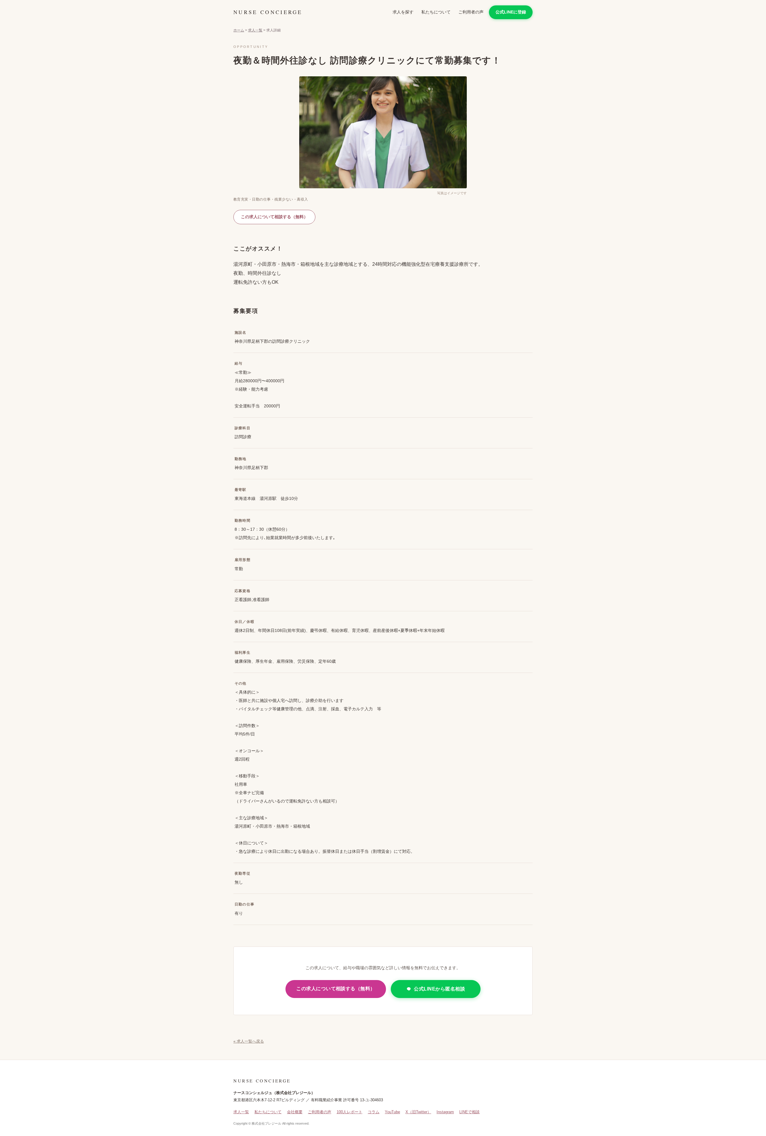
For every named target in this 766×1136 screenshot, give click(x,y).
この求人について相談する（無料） (274, 216)
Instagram (445, 1112)
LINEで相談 (469, 1112)
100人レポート (349, 1112)
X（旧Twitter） (418, 1112)
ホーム (238, 30)
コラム (373, 1112)
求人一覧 (255, 30)
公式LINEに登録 (511, 12)
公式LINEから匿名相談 (439, 988)
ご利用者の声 (471, 12)
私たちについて (436, 12)
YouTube (392, 1112)
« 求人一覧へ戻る (248, 1041)
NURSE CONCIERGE (268, 12)
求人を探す (403, 12)
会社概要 (295, 1112)
